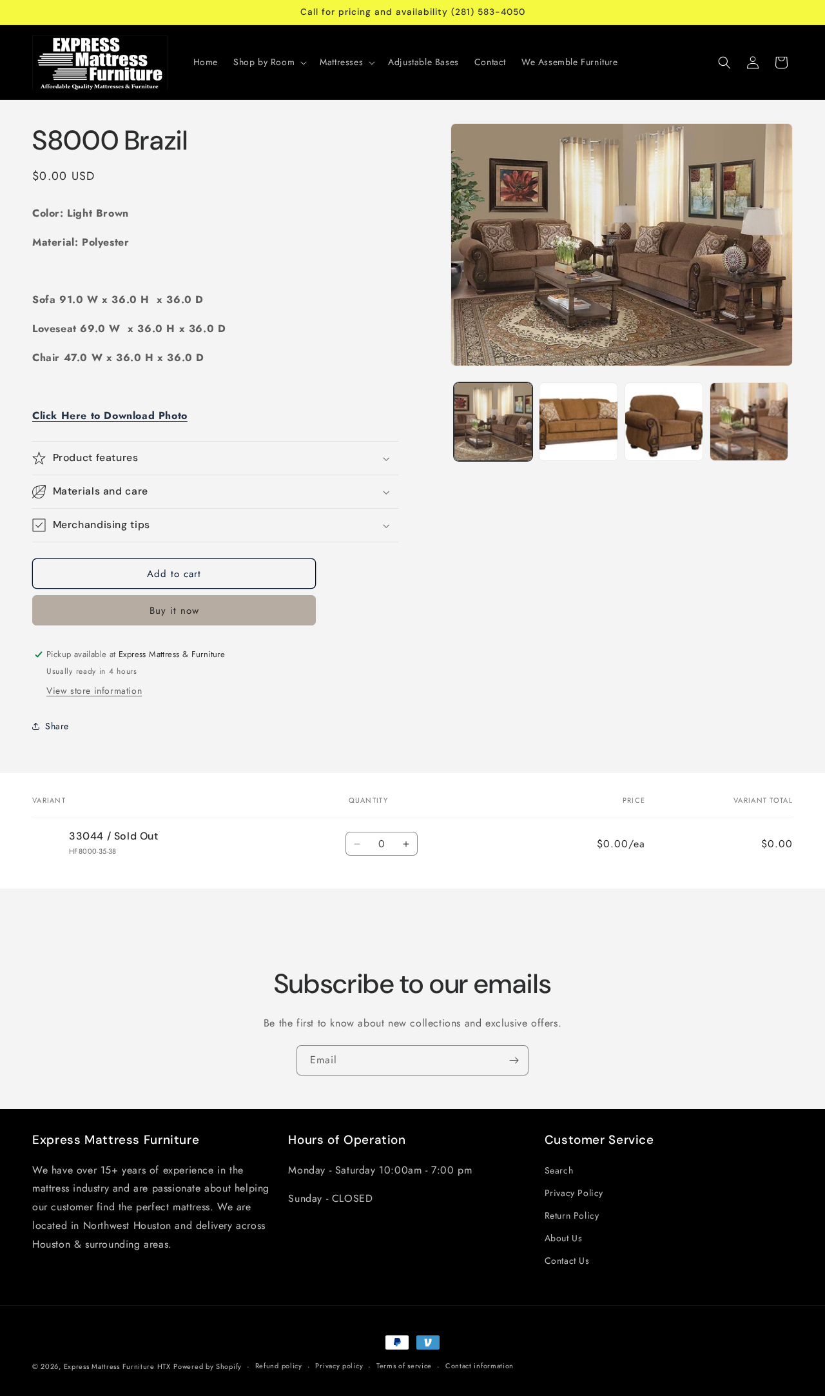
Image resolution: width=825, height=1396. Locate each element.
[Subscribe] (514, 1060)
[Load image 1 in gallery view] (493, 421)
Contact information (479, 1366)
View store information (94, 690)
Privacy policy (339, 1366)
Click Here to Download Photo (110, 415)
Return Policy (572, 1215)
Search (559, 1170)
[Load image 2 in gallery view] (578, 421)
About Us (564, 1238)
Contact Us (567, 1260)
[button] (269, 61)
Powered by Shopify (207, 1366)
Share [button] (57, 726)
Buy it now (174, 611)
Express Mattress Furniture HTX (117, 1366)
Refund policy (278, 1366)
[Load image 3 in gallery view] (664, 421)
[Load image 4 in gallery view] (749, 421)
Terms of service (404, 1366)
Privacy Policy (574, 1192)
